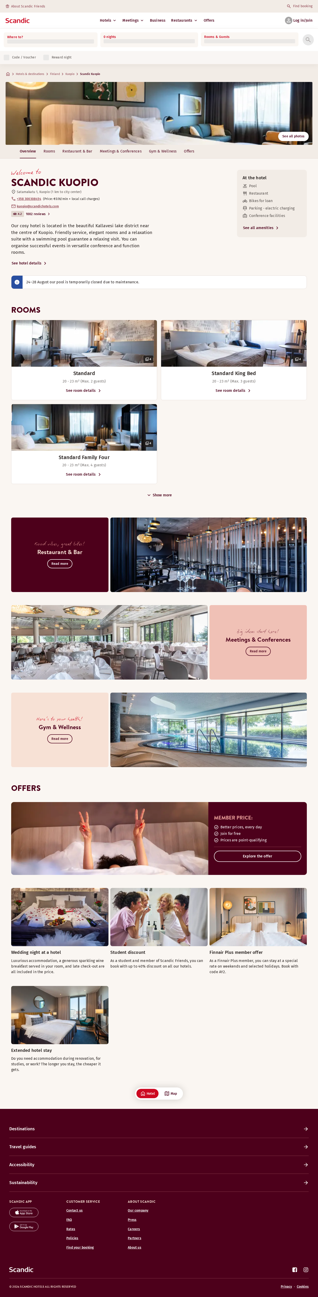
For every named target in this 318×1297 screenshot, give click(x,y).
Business (158, 20)
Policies (72, 1238)
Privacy (286, 1287)
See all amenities (258, 228)
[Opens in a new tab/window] (23, 1216)
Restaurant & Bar (77, 151)
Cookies (303, 1287)
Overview (28, 151)
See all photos (293, 136)
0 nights (110, 37)
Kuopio (69, 74)
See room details (81, 390)
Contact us (74, 1210)
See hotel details (26, 263)
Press (132, 1220)
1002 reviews (36, 214)
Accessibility (22, 1164)
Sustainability (23, 1182)
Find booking (302, 6)
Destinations (22, 1128)
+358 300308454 (29, 199)
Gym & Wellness (163, 151)
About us (134, 1248)
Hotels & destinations (30, 74)
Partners (134, 1238)
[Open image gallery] (84, 343)
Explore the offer (257, 856)
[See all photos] (159, 113)
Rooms (49, 151)
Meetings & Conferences (121, 151)
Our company (138, 1210)
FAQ (69, 1220)
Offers (209, 20)
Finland (55, 74)
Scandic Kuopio (90, 74)
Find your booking (80, 1248)
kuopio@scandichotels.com (38, 206)
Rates (70, 1229)
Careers (134, 1229)
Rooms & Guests (217, 37)
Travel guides (22, 1146)
